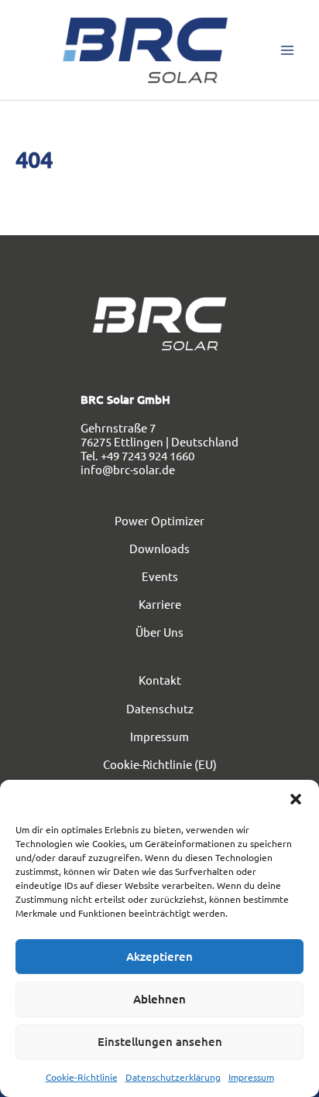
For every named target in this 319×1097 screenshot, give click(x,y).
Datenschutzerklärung (173, 1077)
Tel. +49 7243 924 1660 (137, 455)
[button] (296, 799)
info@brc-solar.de (128, 469)
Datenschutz (160, 708)
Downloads (159, 548)
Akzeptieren (159, 956)
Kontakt (160, 679)
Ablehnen (159, 998)
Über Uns (159, 631)
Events (160, 576)
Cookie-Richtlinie (82, 1077)
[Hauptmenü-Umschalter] (287, 50)
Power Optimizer (159, 520)
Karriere (160, 603)
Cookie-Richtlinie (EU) (160, 764)
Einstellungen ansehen (160, 1041)
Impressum (251, 1077)
